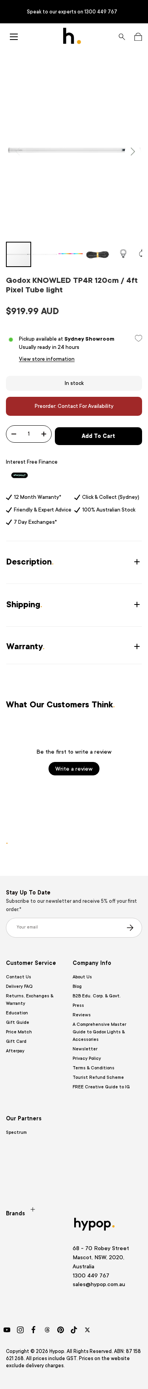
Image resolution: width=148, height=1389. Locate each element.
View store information (47, 359)
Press (78, 1005)
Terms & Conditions (93, 1068)
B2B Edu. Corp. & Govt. (97, 996)
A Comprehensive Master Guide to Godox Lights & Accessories (99, 1032)
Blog (77, 986)
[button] (138, 37)
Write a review (74, 769)
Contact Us (18, 977)
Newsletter (85, 1049)
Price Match (19, 1032)
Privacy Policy (87, 1058)
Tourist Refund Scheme (98, 1077)
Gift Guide (17, 1022)
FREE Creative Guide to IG (101, 1087)
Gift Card (16, 1041)
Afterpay (15, 1051)
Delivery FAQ (19, 986)
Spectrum (16, 1132)
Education (17, 1013)
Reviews (82, 1015)
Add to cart (98, 436)
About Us (82, 977)
